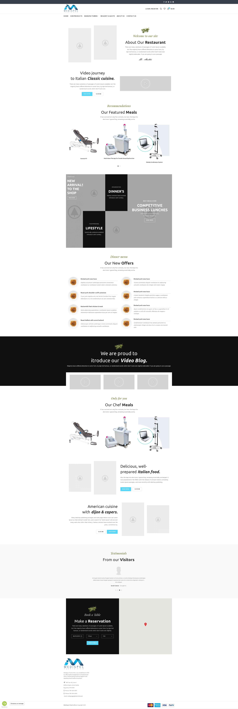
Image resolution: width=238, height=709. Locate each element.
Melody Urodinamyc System (154, 162)
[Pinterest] (168, 2)
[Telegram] (173, 2)
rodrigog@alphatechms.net (75, 696)
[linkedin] (171, 2)
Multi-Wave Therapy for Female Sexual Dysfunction (119, 158)
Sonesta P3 (83, 158)
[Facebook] (164, 2)
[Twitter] (166, 2)
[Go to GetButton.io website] (4, 707)
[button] (145, 83)
